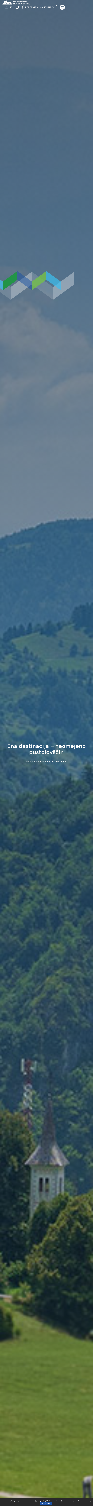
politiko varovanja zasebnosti (72, 1501)
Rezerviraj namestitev (39, 7)
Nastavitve (46, 1503)
